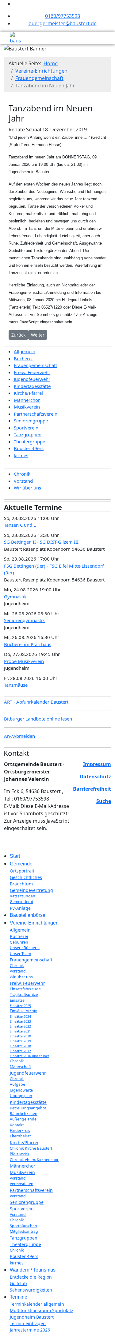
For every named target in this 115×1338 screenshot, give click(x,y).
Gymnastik (15, 596)
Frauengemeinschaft (35, 365)
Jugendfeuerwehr (32, 379)
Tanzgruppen (27, 434)
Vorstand (23, 481)
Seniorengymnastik (24, 620)
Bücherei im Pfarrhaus (27, 644)
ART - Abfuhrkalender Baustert (36, 702)
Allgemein (24, 351)
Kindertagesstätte (32, 386)
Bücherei (23, 358)
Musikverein (27, 407)
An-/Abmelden (19, 736)
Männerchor (27, 400)
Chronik (22, 474)
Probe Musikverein (24, 661)
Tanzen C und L (20, 525)
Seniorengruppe (31, 420)
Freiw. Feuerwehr (32, 372)
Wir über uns (27, 488)
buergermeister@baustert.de (63, 23)
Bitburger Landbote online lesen (38, 719)
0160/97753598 (62, 16)
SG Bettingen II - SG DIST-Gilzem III (41, 542)
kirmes (21, 455)
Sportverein (26, 428)
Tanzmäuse (16, 685)
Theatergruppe (29, 441)
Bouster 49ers (29, 448)
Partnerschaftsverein (35, 414)
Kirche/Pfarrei (28, 393)
